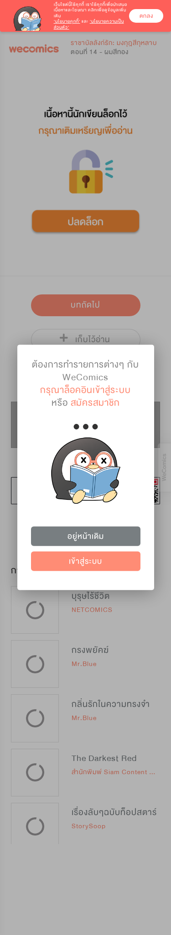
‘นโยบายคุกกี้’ (67, 21)
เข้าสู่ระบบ (85, 561)
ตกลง (146, 16)
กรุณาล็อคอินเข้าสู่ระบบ (85, 390)
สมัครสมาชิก (95, 403)
